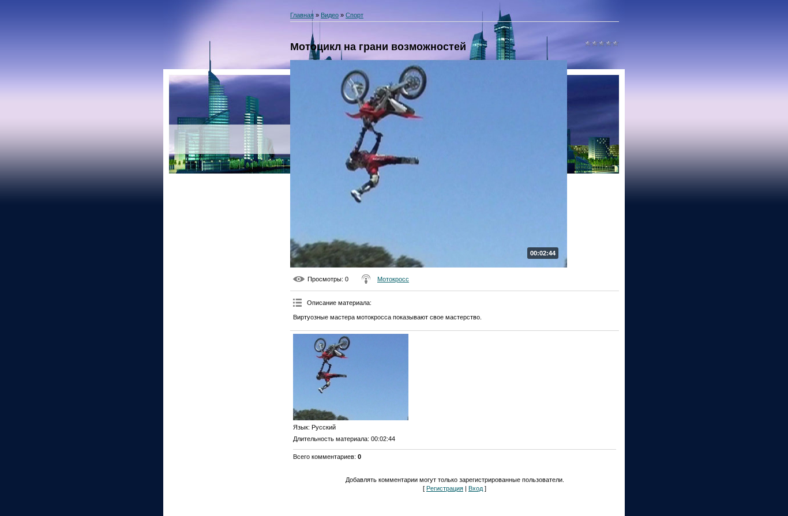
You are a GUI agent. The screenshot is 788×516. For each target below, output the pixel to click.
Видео (330, 15)
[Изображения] (350, 377)
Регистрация (444, 488)
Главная (302, 15)
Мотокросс (393, 279)
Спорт (354, 15)
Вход (475, 488)
